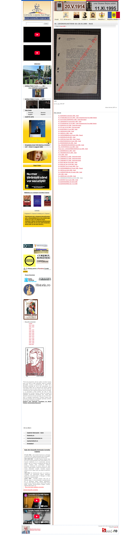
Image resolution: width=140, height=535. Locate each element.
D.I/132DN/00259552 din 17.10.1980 (67, 183)
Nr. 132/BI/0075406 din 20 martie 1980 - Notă (70, 172)
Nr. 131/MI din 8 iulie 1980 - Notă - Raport (69, 139)
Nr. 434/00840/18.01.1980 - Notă (66, 150)
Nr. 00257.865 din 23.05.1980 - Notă (67, 162)
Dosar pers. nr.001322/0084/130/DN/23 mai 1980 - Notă (73, 148)
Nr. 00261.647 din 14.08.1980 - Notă (67, 164)
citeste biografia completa (30, 489)
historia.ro (30, 435)
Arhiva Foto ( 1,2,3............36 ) (35, 86)
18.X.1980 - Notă (62, 174)
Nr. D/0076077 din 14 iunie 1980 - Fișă (68, 166)
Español (43, 114)
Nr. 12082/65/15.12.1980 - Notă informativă (69, 156)
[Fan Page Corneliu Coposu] (37, 20)
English (30, 114)
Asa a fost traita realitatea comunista (34, 487)
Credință (92, 19)
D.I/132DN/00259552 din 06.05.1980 (67, 181)
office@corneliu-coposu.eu (35, 528)
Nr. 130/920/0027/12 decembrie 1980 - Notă (69, 121)
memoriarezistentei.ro (34, 438)
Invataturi (30, 443)
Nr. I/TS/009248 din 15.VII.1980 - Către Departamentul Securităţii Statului (77, 123)
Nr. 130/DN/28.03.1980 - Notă (66, 131)
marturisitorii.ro (32, 441)
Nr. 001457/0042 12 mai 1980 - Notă (67, 129)
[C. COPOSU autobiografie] (38, 88)
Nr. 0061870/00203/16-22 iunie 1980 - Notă (69, 141)
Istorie (25, 271)
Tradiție (84, 19)
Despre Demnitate (30, 275)
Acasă (56, 19)
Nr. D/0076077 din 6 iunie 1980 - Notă (68, 180)
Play (50, 144)
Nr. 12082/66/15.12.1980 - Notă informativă (69, 158)
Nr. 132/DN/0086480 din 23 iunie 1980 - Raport (70, 168)
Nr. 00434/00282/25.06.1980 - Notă (67, 143)
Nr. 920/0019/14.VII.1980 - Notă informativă (69, 125)
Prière (39, 165)
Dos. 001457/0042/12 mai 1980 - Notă (68, 147)
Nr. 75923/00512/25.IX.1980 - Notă (67, 152)
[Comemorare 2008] (38, 97)
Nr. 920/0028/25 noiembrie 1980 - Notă (68, 115)
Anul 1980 (62, 26)
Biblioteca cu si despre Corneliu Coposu (36, 192)
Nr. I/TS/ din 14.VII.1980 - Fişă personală (69, 127)
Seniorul (75, 19)
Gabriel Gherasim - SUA (35, 433)
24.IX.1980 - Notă (62, 154)
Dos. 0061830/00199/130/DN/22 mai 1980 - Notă (71, 145)
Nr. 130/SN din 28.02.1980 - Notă (67, 170)
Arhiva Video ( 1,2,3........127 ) (35, 99)
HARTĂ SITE (29, 117)
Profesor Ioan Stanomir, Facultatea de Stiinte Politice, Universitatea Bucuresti (37, 402)
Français (30, 112)
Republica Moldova (113, 19)
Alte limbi (28, 110)
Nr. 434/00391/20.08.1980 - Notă (66, 137)
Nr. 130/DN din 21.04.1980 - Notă (67, 176)
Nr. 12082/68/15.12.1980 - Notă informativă (69, 160)
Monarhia (101, 19)
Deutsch (43, 112)
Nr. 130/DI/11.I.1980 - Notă (65, 133)
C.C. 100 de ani (65, 19)
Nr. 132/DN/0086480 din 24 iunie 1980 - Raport (70, 135)
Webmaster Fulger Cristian (35, 530)
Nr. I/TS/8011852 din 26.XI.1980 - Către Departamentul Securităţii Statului (77, 117)
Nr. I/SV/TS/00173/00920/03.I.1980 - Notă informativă (72, 119)
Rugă (35, 165)
